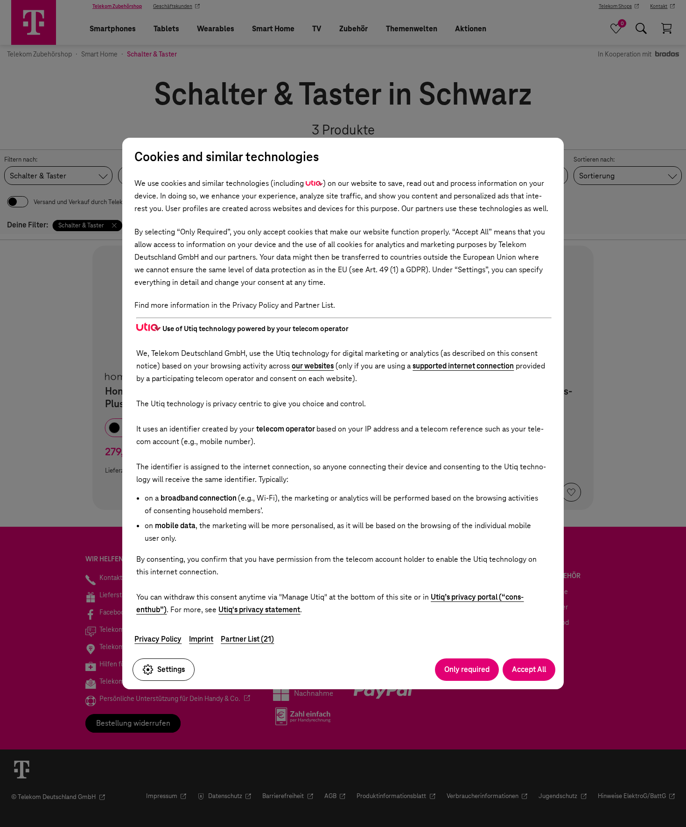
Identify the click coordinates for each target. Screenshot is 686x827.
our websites (313, 366)
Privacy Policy (158, 639)
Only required (467, 669)
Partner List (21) (247, 639)
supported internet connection (463, 366)
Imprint (201, 639)
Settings (171, 669)
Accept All (529, 669)
